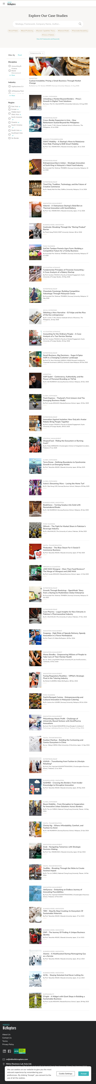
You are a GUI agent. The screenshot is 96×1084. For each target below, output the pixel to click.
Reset (20, 55)
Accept (84, 1073)
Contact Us (7, 1038)
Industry (11, 82)
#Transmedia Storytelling (80, 31)
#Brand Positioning (27, 31)
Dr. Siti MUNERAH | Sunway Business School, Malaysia (62, 382)
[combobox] (46, 24)
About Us (6, 1034)
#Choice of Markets (48, 35)
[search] (80, 24)
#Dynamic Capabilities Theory (45, 31)
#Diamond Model (63, 31)
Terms (5, 1041)
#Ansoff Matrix (13, 31)
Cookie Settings (65, 1073)
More (13, 75)
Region (11, 102)
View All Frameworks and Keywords (48, 39)
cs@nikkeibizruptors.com (17, 1059)
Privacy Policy (8, 1044)
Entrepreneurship (35, 53)
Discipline (12, 62)
